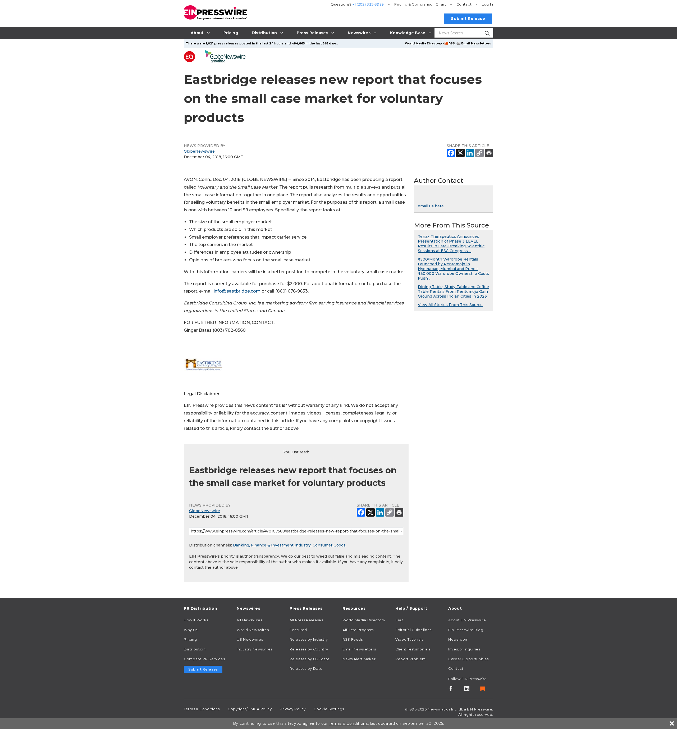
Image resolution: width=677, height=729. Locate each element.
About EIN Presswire (467, 620)
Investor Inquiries (464, 649)
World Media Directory (423, 43)
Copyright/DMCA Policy (250, 709)
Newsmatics (439, 709)
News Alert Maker (359, 659)
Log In (487, 4)
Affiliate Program (358, 630)
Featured (298, 630)
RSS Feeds (352, 639)
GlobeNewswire (199, 151)
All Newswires (249, 620)
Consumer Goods (329, 545)
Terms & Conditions (202, 709)
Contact (464, 4)
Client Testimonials (412, 649)
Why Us (191, 630)
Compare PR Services (204, 659)
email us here (431, 206)
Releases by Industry (309, 639)
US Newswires (250, 639)
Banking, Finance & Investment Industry (272, 545)
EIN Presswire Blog (465, 630)
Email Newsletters (476, 43)
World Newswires (253, 630)
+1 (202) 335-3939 (368, 4)
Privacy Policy (293, 709)
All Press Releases (306, 620)
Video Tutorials (409, 639)
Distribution (195, 649)
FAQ (399, 620)
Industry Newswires (255, 649)
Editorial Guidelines (413, 630)
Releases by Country (309, 649)
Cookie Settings (329, 709)
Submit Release (468, 18)
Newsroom (458, 639)
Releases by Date (306, 668)
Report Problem (410, 659)
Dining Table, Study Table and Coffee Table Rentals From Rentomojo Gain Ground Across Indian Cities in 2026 (453, 291)
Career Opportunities (468, 659)
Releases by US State (310, 659)
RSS (452, 43)
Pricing (420, 4)
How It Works (196, 620)
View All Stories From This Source (450, 304)
